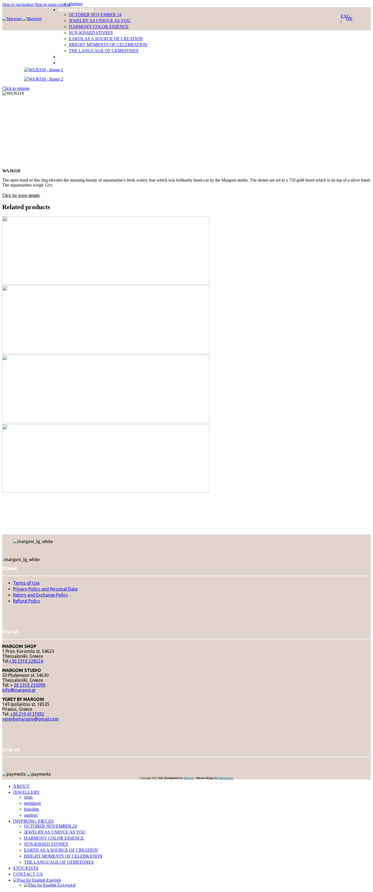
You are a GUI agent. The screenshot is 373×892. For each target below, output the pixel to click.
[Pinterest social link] (4, 761)
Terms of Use (26, 582)
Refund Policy (26, 600)
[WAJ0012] (140, 421)
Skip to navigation (18, 4)
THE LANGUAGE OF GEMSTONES (103, 50)
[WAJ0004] (140, 352)
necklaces (32, 803)
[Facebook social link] (3, 761)
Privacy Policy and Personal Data (45, 588)
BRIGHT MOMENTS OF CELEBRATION (108, 44)
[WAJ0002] (140, 283)
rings (28, 797)
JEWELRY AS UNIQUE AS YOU (100, 20)
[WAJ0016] (140, 491)
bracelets (31, 809)
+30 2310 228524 (26, 661)
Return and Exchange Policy (40, 594)
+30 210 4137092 (27, 714)
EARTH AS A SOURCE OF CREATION (106, 38)
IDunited (189, 778)
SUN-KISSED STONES (91, 32)
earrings (75, 3)
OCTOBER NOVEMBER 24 (95, 14)
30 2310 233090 (29, 685)
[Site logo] (12, 18)
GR (349, 18)
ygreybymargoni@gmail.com (30, 718)
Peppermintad (225, 778)
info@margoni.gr (19, 689)
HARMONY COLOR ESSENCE (99, 26)
